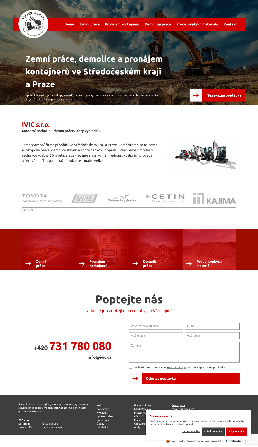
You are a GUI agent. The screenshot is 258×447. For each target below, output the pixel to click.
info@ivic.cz (99, 357)
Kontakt (230, 24)
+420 (72, 346)
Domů (69, 24)
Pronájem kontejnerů (122, 24)
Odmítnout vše (213, 431)
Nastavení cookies (191, 431)
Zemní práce (89, 24)
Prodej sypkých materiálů (197, 24)
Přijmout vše (236, 431)
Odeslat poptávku (161, 378)
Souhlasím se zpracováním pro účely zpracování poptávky (179, 367)
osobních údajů (176, 367)
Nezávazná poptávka (223, 95)
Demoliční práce (158, 24)
